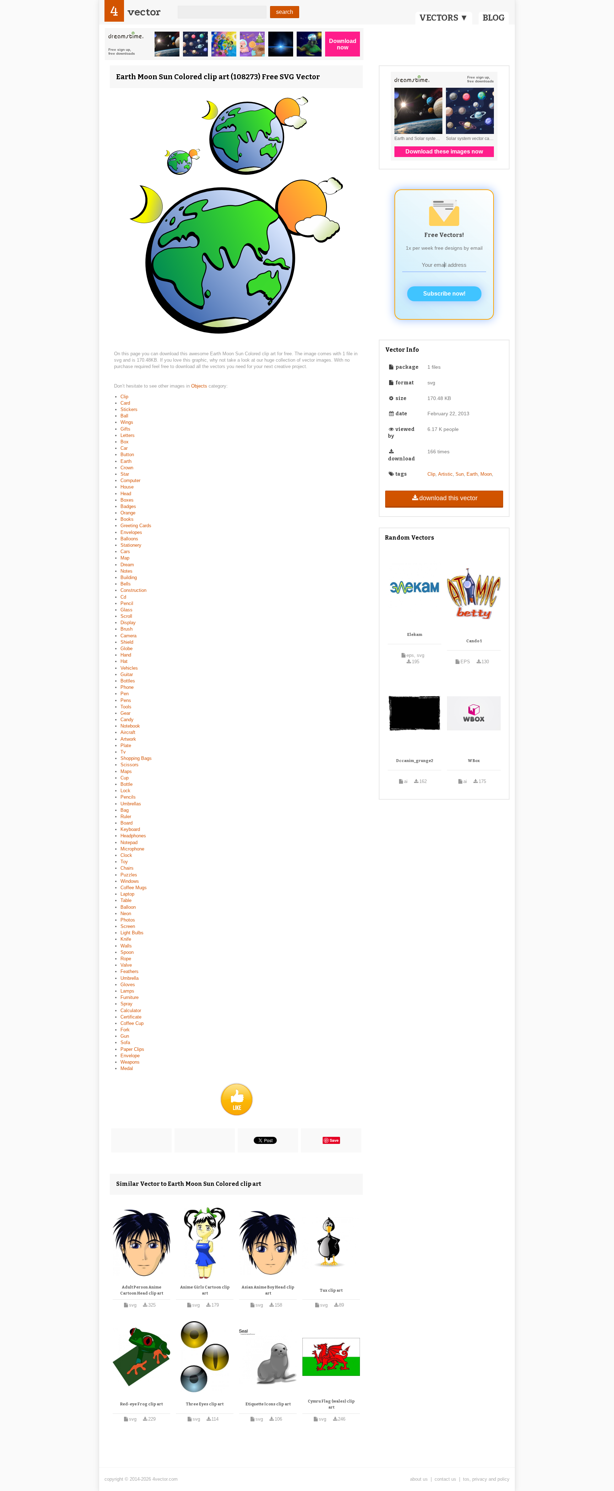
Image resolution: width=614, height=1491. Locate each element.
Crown (126, 467)
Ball (124, 415)
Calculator (130, 1010)
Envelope (130, 1055)
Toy (124, 861)
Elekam (414, 634)
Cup (124, 777)
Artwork (128, 739)
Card (125, 403)
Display (128, 622)
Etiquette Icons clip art (268, 1404)
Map (124, 558)
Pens (125, 700)
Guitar (126, 674)
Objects (200, 386)
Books (127, 519)
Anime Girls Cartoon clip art (205, 1290)
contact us (445, 1479)
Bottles (127, 681)
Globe (126, 648)
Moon (486, 474)
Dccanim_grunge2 (414, 760)
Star (124, 474)
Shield (126, 642)
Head (125, 493)
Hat (124, 661)
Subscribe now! (444, 294)
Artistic (445, 474)
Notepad (129, 842)
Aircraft (127, 732)
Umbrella (129, 978)
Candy (127, 719)
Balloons (129, 538)
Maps (126, 771)
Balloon (128, 907)
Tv (123, 752)
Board (126, 823)
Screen (127, 926)
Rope (125, 958)
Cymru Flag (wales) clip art (331, 1404)
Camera (128, 635)
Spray (126, 1003)
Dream (127, 564)
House (127, 487)
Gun (124, 1036)
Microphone (132, 849)
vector (144, 12)
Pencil (126, 603)
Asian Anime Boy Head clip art (268, 1290)
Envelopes (131, 532)
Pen (124, 693)
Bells (125, 584)
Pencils (128, 797)
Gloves (127, 984)
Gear (125, 713)
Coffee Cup (132, 1023)
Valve (126, 965)
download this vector (448, 498)
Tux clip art (331, 1290)
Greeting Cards (135, 525)
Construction (133, 590)
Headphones (133, 835)
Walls (126, 946)
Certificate (130, 1017)
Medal (126, 1068)
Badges (128, 506)
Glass (126, 609)
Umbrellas (130, 803)
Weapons (130, 1062)
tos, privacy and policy (486, 1479)
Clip (124, 396)
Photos (127, 920)
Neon (125, 913)
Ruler (125, 816)
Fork (125, 1029)
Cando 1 (474, 641)
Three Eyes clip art (204, 1404)
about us (419, 1479)
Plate (125, 745)
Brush (126, 629)
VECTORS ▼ (443, 18)
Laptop (127, 894)
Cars (125, 551)
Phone (127, 687)
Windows (129, 881)
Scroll (126, 616)
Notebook (130, 726)
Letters (127, 435)
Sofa (125, 1042)
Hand (125, 655)
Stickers (129, 409)
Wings (126, 422)
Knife (125, 939)
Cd (123, 597)
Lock (125, 790)
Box (124, 441)
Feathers (129, 971)
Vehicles (129, 668)
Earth (125, 461)
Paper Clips (132, 1049)
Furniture (129, 997)
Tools (125, 706)
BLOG (494, 18)
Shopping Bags (136, 758)
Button (127, 454)
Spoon (127, 952)
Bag (124, 810)
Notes (126, 571)
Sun (460, 474)
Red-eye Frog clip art (141, 1404)
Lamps (127, 991)
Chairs (127, 868)
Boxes (127, 500)
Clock (126, 855)
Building (128, 577)
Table (125, 900)
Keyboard (130, 829)
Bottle (126, 784)
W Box (474, 760)
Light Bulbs (132, 932)
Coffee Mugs (133, 887)
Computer (130, 480)
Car (124, 448)
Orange (127, 512)
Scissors (129, 764)
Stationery (130, 545)
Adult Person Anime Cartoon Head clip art (141, 1290)
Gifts (125, 429)
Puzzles (128, 874)
